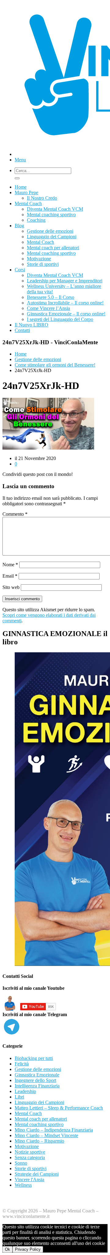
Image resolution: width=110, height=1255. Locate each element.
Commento (15, 514)
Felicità (22, 1063)
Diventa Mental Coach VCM (55, 209)
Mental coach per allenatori (53, 247)
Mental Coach (28, 203)
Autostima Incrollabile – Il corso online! (65, 302)
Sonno (21, 1163)
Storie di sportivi (43, 264)
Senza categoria (30, 1157)
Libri (19, 1096)
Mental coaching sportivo (51, 214)
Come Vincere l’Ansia (48, 308)
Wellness (23, 1185)
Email (9, 576)
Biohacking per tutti (34, 1058)
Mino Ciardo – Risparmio (39, 1141)
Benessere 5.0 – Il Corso (50, 297)
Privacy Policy (28, 1249)
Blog (19, 225)
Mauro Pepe (26, 192)
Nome (10, 564)
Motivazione (39, 258)
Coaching (36, 220)
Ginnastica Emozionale (37, 1074)
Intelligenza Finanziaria (37, 1085)
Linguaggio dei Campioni (51, 236)
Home (21, 187)
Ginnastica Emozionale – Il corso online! (66, 313)
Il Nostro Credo (42, 198)
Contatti (22, 330)
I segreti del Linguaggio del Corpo (60, 319)
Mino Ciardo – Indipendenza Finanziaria (54, 1130)
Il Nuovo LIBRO (31, 324)
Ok (7, 1249)
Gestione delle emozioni (50, 231)
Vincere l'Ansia (29, 1179)
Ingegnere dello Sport (35, 1080)
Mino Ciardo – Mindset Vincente (46, 1135)
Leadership (25, 1091)
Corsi (20, 269)
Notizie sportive (30, 1152)
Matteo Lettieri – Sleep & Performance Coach (59, 1107)
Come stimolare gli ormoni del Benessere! (55, 364)
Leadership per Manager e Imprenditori (64, 280)
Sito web (11, 587)
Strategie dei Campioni (37, 1174)
